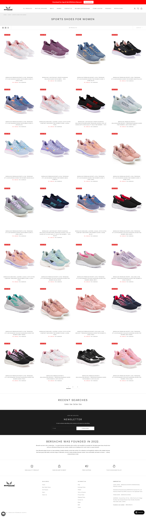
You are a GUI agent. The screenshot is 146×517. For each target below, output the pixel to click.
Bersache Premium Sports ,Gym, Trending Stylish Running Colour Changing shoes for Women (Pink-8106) (126, 377)
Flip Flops (75, 404)
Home (5, 14)
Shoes (80, 404)
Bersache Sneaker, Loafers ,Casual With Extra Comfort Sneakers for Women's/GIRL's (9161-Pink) (19, 278)
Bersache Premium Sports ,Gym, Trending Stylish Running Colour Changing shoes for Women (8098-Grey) (90, 278)
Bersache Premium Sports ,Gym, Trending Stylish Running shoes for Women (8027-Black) (126, 78)
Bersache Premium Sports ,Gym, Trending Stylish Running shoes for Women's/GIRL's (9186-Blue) (91, 79)
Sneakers (66, 404)
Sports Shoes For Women (19, 14)
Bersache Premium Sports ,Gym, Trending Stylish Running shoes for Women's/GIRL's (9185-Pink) (126, 178)
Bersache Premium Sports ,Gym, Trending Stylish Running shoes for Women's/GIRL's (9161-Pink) (91, 178)
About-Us (44, 495)
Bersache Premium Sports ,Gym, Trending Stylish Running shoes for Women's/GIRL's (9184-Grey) (19, 232)
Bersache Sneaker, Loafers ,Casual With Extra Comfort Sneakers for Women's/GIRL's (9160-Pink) (55, 123)
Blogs (79, 502)
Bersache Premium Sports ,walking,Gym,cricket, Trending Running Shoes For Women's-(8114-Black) (91, 377)
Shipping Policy (81, 497)
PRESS (79, 489)
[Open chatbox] (3, 514)
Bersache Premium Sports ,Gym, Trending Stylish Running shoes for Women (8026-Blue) (19, 177)
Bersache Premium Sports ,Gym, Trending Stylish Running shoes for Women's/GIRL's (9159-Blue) (19, 123)
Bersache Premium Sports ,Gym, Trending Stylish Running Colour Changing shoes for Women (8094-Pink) (19, 377)
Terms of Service (82, 492)
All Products (27, 8)
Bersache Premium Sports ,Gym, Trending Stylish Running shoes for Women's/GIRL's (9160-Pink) (19, 79)
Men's (52, 8)
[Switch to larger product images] (3, 28)
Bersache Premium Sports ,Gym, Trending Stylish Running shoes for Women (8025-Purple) (55, 178)
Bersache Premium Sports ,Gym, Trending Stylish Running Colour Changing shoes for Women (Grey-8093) (19, 333)
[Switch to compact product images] (8, 28)
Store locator (97, 8)
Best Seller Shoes (46, 487)
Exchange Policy (81, 487)
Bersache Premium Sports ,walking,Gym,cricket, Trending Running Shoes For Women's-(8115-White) (55, 377)
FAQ (79, 484)
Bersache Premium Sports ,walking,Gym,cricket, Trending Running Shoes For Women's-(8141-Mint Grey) (126, 123)
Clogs (71, 404)
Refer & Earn (118, 8)
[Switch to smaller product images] (5, 28)
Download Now (88, 2)
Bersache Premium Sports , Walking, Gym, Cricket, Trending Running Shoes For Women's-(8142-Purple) (126, 278)
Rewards (108, 8)
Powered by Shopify (21, 512)
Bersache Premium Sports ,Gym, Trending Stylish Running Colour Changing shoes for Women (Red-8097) (126, 232)
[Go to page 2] (77, 387)
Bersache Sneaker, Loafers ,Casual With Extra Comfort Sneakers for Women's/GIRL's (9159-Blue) (90, 232)
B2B (79, 505)
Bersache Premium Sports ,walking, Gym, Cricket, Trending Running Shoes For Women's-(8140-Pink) (90, 333)
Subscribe (85, 428)
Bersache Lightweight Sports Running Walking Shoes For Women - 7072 (55, 78)
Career (79, 507)
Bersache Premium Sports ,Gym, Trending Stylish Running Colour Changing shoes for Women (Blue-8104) (55, 278)
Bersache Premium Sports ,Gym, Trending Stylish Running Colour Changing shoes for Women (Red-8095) (126, 333)
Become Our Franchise (82, 8)
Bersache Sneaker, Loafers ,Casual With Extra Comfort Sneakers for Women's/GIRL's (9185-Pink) (55, 333)
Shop (9, 14)
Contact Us (68, 8)
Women (59, 8)
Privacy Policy (81, 495)
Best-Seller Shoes (41, 8)
